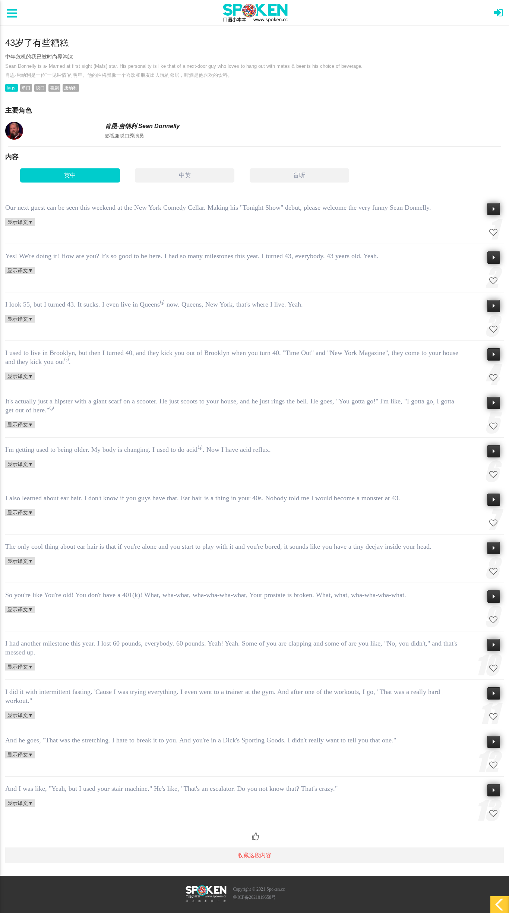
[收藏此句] (493, 232)
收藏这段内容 (254, 855)
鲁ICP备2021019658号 (254, 897)
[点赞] (254, 833)
